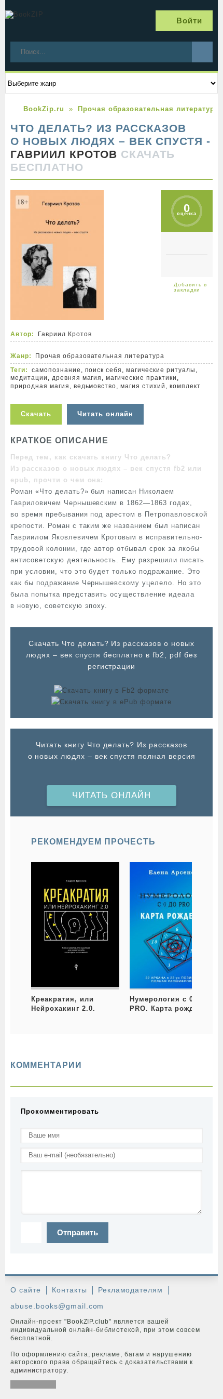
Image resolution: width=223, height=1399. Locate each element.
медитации (29, 377)
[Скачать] (38, 397)
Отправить (77, 1232)
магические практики (141, 377)
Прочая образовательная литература (99, 356)
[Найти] (202, 52)
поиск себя (103, 370)
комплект (185, 386)
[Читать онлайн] (106, 397)
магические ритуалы (161, 370)
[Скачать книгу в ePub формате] (111, 702)
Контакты (69, 1290)
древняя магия (77, 377)
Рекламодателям (130, 1290)
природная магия (39, 386)
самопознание (56, 370)
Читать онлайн (111, 795)
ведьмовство (95, 386)
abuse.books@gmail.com (57, 1306)
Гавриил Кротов (63, 154)
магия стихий (142, 386)
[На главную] (44, 21)
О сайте (25, 1290)
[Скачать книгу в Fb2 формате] (111, 690)
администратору (38, 1370)
